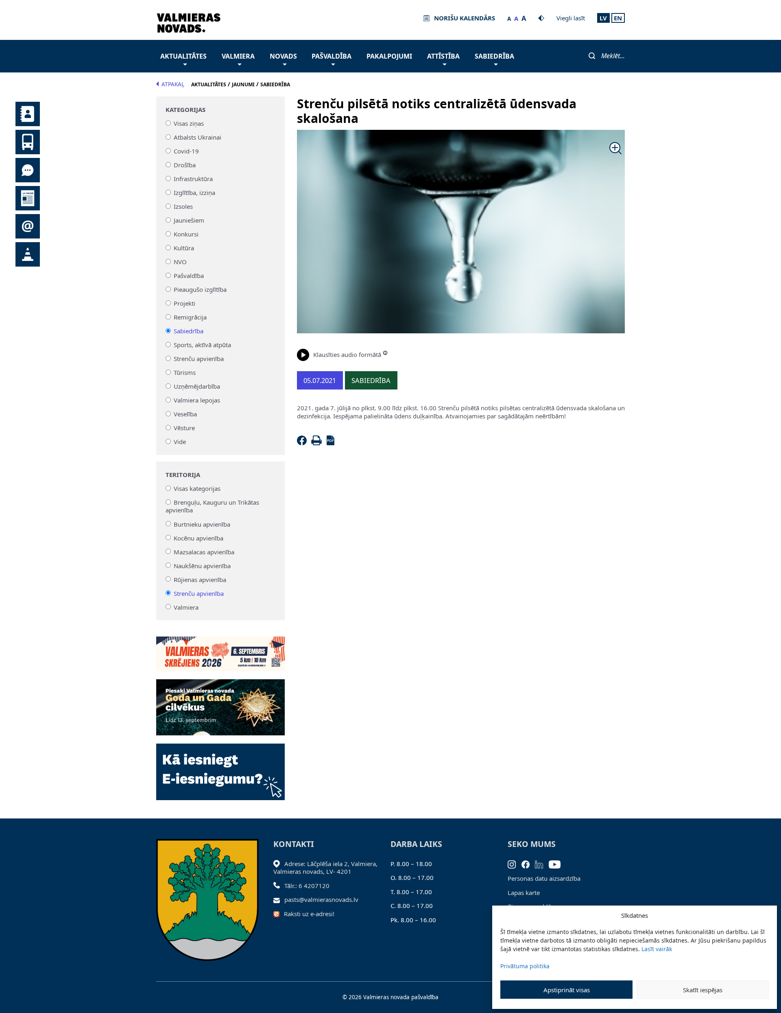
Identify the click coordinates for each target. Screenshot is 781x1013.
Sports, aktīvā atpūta (202, 345)
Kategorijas (185, 110)
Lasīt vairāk (656, 949)
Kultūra (184, 248)
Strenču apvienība (199, 358)
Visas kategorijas (197, 488)
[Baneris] (220, 649)
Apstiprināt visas (566, 990)
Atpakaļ (172, 84)
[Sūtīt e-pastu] (278, 899)
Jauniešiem (189, 220)
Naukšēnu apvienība (202, 565)
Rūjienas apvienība (200, 579)
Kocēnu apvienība (198, 538)
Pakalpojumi (389, 56)
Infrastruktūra (193, 179)
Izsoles (183, 206)
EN (618, 18)
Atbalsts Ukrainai (197, 137)
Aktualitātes (183, 56)
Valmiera (238, 56)
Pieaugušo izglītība (200, 289)
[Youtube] (557, 864)
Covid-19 (186, 151)
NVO (180, 262)
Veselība (185, 414)
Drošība (185, 165)
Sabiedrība (494, 56)
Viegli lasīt (570, 18)
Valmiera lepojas (197, 400)
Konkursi (186, 234)
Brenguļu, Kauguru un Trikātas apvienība (213, 506)
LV (603, 18)
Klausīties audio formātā (347, 354)
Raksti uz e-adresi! (309, 914)
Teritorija (183, 475)
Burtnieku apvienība (202, 524)
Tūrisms (185, 372)
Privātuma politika (525, 966)
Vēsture (184, 428)
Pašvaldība (331, 56)
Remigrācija (190, 317)
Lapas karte (524, 892)
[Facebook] (303, 443)
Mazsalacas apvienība (204, 551)
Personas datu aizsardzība (544, 878)
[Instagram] (514, 864)
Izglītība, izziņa (194, 192)
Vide (180, 442)
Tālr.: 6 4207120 (306, 886)
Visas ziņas (189, 123)
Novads (283, 56)
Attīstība (443, 56)
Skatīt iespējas (702, 990)
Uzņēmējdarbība (197, 386)
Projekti (184, 303)
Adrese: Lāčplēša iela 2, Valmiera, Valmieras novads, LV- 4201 (325, 868)
